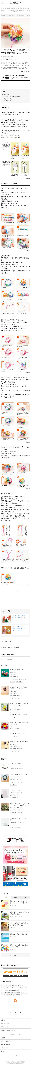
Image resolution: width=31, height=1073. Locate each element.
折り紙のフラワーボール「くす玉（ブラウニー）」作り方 (18, 687)
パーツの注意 (7, 94)
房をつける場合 (8, 99)
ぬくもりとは (4, 1026)
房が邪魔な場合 (8, 100)
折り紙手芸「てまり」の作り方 (18, 669)
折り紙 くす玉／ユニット (16, 674)
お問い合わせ (4, 1048)
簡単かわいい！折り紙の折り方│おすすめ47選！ (19, 946)
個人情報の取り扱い (6, 1044)
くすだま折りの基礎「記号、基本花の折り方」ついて (19, 617)
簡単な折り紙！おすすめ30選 (18, 934)
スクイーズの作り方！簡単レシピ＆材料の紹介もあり (19, 924)
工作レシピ (19, 777)
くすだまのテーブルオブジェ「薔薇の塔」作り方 (19, 723)
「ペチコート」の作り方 (16, 790)
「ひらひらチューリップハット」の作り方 (19, 819)
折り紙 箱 (19, 916)
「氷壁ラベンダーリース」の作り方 (19, 774)
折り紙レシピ (13, 905)
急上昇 (15, 897)
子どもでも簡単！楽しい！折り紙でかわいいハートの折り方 (19, 902)
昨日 (6, 897)
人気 (25, 897)
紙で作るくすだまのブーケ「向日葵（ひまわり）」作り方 (19, 704)
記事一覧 (3, 1020)
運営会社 (3, 1051)
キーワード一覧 (5, 1023)
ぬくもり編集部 (13, 647)
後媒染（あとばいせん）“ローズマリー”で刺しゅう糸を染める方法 (19, 804)
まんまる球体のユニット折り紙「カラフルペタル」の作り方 (19, 628)
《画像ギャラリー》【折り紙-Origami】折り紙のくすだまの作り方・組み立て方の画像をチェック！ (15, 77)
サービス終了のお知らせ (16, 763)
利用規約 (3, 1037)
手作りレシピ (20, 792)
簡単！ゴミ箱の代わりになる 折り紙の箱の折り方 (19, 913)
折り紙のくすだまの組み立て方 (12, 96)
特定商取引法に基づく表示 (8, 1030)
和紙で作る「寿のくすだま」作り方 (19, 741)
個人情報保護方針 (5, 1041)
